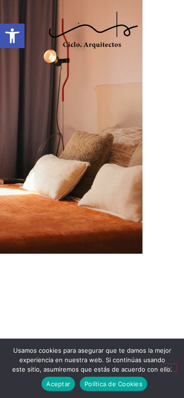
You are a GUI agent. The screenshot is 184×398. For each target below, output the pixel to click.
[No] (169, 368)
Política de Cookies (113, 384)
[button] (92, 64)
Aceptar (58, 384)
